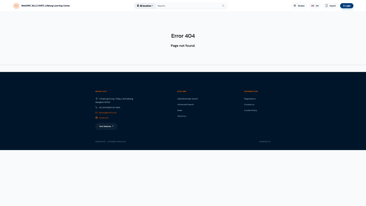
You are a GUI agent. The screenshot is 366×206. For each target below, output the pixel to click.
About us (181, 116)
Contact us (249, 104)
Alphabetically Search (187, 98)
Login (348, 5)
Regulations (250, 98)
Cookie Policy (250, 110)
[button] (41, 5)
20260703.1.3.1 (264, 141)
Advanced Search (185, 104)
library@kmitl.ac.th (108, 112)
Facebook (104, 117)
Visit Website (105, 126)
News (179, 110)
